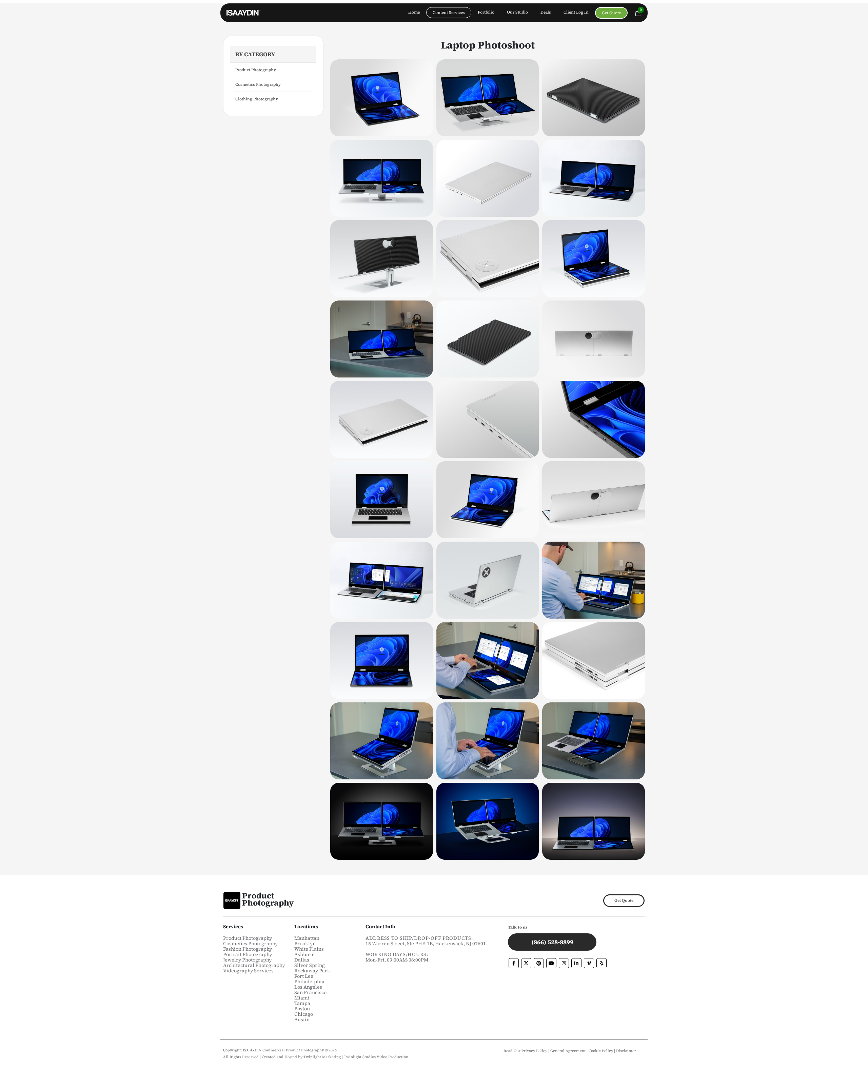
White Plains (309, 949)
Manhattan (306, 938)
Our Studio (517, 12)
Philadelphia (309, 981)
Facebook (514, 963)
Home (414, 12)
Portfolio (486, 12)
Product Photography (255, 70)
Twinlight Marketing (322, 1057)
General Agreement (568, 1050)
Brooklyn (305, 943)
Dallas (301, 959)
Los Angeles (308, 987)
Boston (302, 1008)
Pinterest (539, 963)
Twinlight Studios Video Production (376, 1057)
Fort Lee (303, 976)
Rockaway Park (312, 970)
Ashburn (304, 954)
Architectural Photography (254, 965)
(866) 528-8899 (552, 942)
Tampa (302, 1003)
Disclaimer (626, 1050)
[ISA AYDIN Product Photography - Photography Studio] (243, 13)
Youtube (551, 963)
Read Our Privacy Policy (525, 1050)
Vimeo (589, 963)
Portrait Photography (247, 954)
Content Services (449, 12)
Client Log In (576, 12)
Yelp (601, 963)
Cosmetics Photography (258, 84)
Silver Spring (309, 965)
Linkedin (576, 963)
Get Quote (611, 13)
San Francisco (310, 992)
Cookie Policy (601, 1050)
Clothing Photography (256, 99)
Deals (545, 12)
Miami (302, 997)
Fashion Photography (247, 949)
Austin (302, 1019)
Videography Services (248, 970)
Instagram (564, 963)
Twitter (526, 963)
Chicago (303, 1014)
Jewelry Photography (247, 959)
